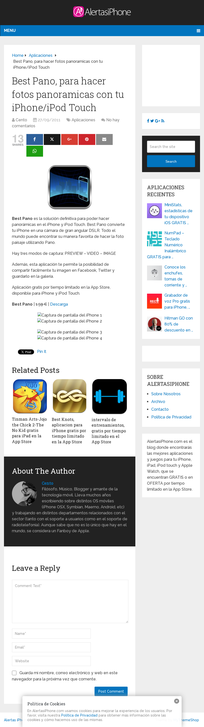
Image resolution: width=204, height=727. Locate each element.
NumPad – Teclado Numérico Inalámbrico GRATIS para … (166, 245)
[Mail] (104, 139)
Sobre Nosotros (166, 394)
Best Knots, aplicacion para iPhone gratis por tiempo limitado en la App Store (69, 430)
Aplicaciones (83, 120)
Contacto (160, 409)
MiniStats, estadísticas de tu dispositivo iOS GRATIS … (178, 213)
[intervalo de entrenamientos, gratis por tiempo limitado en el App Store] (109, 396)
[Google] (69, 139)
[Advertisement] (175, 75)
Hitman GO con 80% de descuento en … (178, 324)
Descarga (59, 304)
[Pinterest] (87, 139)
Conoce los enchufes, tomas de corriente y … (175, 276)
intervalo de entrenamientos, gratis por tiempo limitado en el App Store (109, 431)
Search (171, 161)
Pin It (41, 351)
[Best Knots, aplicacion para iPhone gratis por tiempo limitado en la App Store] (70, 396)
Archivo (158, 401)
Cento (21, 120)
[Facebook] (34, 139)
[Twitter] (52, 139)
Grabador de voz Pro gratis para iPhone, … (177, 301)
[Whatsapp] (34, 151)
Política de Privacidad (171, 417)
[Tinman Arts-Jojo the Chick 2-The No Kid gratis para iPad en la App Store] (30, 396)
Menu (10, 30)
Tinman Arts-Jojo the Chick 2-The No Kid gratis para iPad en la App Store (29, 430)
